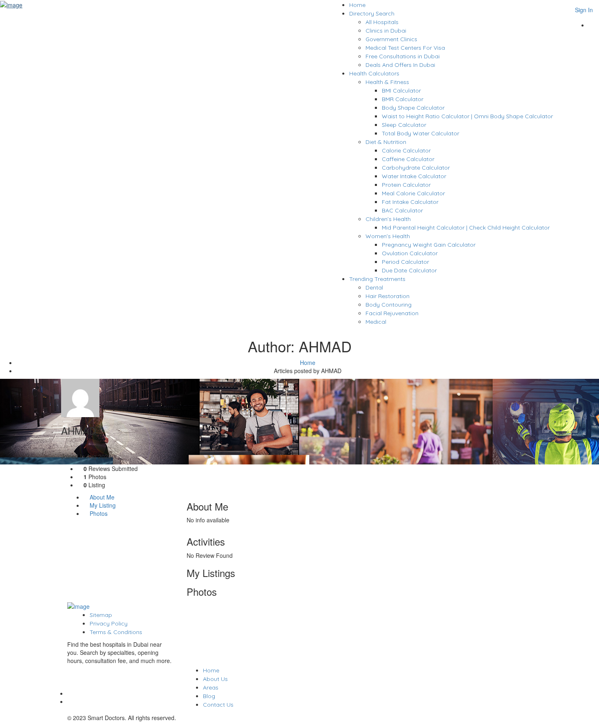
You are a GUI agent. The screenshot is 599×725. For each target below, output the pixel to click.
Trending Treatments (377, 279)
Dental (374, 287)
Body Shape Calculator (413, 107)
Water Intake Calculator (414, 176)
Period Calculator (405, 261)
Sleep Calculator (404, 124)
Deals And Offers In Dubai (400, 65)
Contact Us (218, 704)
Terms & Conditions (116, 632)
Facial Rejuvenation (392, 313)
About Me (101, 497)
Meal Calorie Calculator (413, 193)
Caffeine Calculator (408, 159)
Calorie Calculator (406, 150)
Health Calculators (374, 73)
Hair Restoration (388, 296)
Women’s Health (388, 236)
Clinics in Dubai (386, 30)
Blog (209, 696)
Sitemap (101, 615)
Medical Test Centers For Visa (405, 47)
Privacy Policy (109, 623)
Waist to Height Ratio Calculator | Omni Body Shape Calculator (467, 116)
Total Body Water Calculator (420, 133)
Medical (376, 321)
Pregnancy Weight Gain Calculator (429, 244)
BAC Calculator (402, 210)
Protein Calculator (406, 184)
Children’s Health (388, 219)
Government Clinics (391, 39)
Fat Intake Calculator (410, 202)
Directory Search (371, 13)
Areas (210, 687)
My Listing (102, 505)
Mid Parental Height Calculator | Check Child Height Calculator (466, 227)
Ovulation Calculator (410, 253)
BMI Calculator (401, 90)
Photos (98, 513)
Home (357, 5)
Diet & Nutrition (386, 142)
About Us (215, 679)
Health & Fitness (387, 82)
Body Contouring (389, 304)
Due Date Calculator (409, 270)
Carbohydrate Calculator (416, 167)
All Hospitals (382, 22)
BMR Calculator (402, 99)
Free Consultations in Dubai (403, 56)
